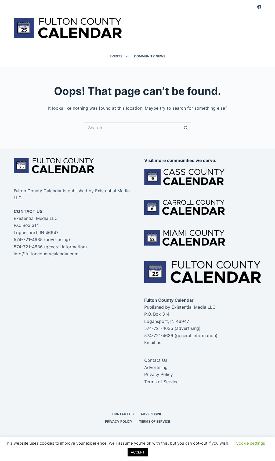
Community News (149, 56)
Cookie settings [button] (250, 443)
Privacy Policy (158, 374)
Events (116, 56)
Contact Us (155, 360)
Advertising (156, 367)
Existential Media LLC (194, 307)
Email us (152, 342)
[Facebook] (259, 7)
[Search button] (185, 127)
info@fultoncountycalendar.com (46, 253)
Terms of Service (161, 381)
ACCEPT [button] (137, 452)
